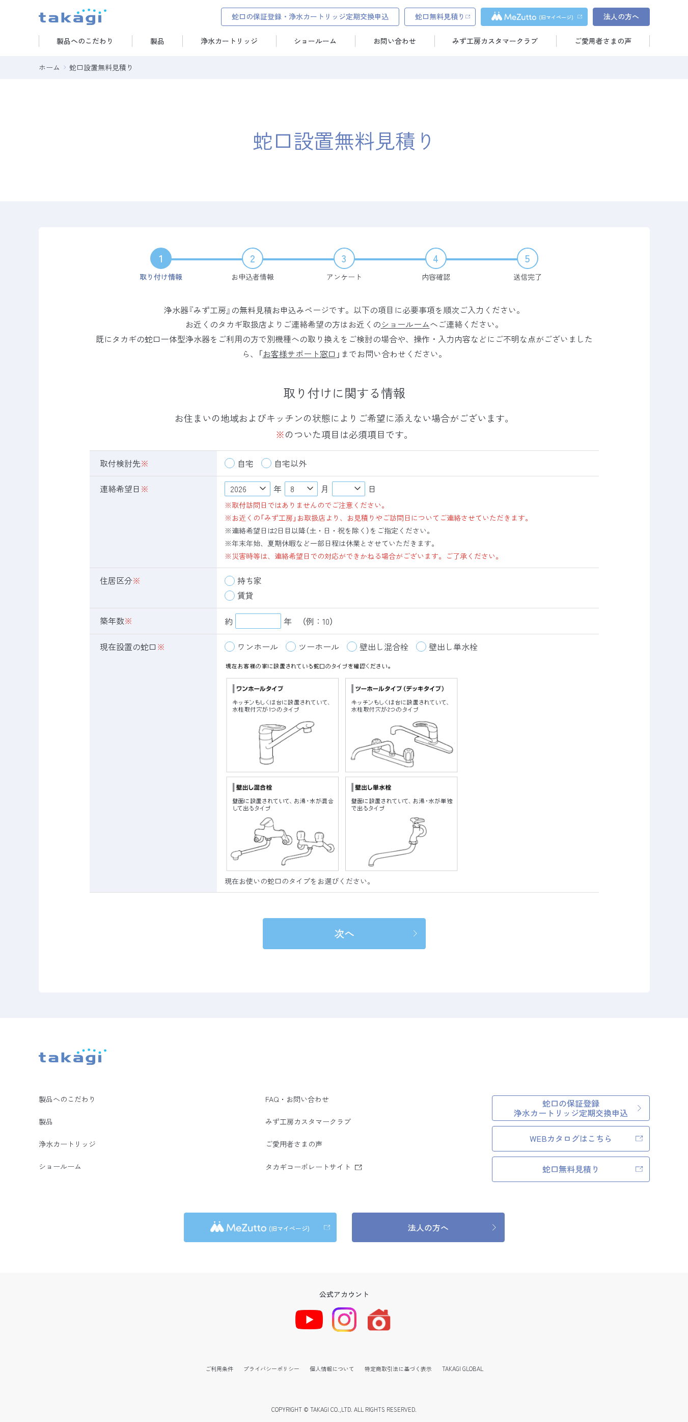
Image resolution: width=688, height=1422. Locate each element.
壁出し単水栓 (453, 646)
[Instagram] (344, 1319)
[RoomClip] (379, 1320)
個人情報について (332, 1368)
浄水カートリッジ (229, 41)
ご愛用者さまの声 (602, 41)
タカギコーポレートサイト (308, 1167)
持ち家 (249, 580)
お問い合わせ (394, 41)
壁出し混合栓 (384, 646)
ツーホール (318, 646)
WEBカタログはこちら (571, 1138)
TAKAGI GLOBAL (462, 1368)
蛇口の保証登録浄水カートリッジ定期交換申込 (571, 1108)
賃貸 (245, 595)
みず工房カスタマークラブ (495, 41)
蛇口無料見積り (570, 1169)
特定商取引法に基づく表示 (398, 1368)
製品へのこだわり (85, 41)
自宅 (245, 463)
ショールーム (315, 41)
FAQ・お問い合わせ (297, 1099)
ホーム (49, 67)
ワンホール (257, 646)
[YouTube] (309, 1319)
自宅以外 (290, 463)
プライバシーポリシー (271, 1368)
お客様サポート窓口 (299, 353)
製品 (157, 41)
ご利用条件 (219, 1368)
